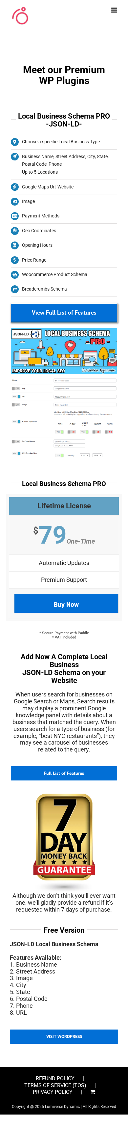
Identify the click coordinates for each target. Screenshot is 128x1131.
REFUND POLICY (55, 1079)
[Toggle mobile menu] (114, 10)
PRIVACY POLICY (53, 1092)
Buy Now (66, 604)
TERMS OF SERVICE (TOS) (55, 1086)
